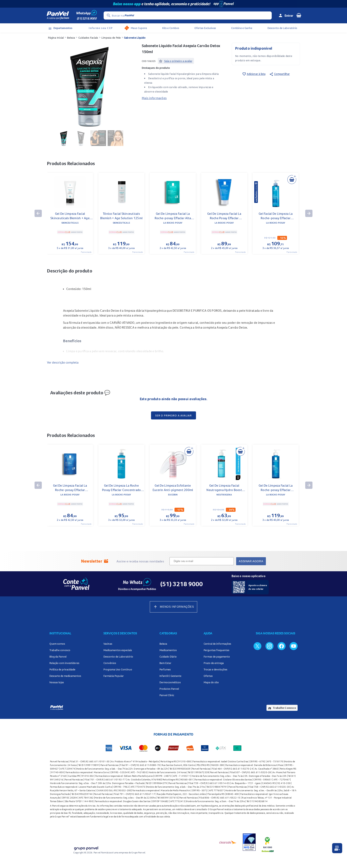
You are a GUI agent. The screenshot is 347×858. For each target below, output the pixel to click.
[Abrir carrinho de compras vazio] (298, 15)
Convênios (109, 663)
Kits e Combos (170, 28)
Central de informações (217, 643)
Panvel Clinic (166, 695)
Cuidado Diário (168, 656)
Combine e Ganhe (241, 28)
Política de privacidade (62, 669)
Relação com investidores (64, 663)
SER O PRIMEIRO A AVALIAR (173, 415)
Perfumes (165, 669)
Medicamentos (168, 650)
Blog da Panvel (57, 656)
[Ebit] (249, 842)
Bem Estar (165, 663)
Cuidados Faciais (88, 37)
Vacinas (107, 643)
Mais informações (154, 98)
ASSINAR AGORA (251, 561)
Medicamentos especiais (117, 650)
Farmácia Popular (113, 676)
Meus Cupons (139, 28)
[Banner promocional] (173, 4)
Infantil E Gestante (170, 676)
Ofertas (208, 676)
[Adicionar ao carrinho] (291, 179)
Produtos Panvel (169, 689)
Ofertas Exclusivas (205, 28)
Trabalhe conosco (59, 650)
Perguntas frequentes (216, 650)
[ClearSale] (228, 842)
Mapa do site (211, 682)
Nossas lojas (56, 682)
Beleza (71, 37)
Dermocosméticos (170, 682)
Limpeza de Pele (111, 37)
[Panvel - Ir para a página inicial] (58, 15)
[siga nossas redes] (257, 646)
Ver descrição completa (63, 362)
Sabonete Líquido (135, 37)
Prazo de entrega (214, 663)
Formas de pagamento (217, 656)
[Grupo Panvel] (86, 847)
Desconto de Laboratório (282, 28)
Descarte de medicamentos (65, 676)
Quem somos (57, 643)
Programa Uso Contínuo (117, 669)
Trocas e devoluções (215, 669)
